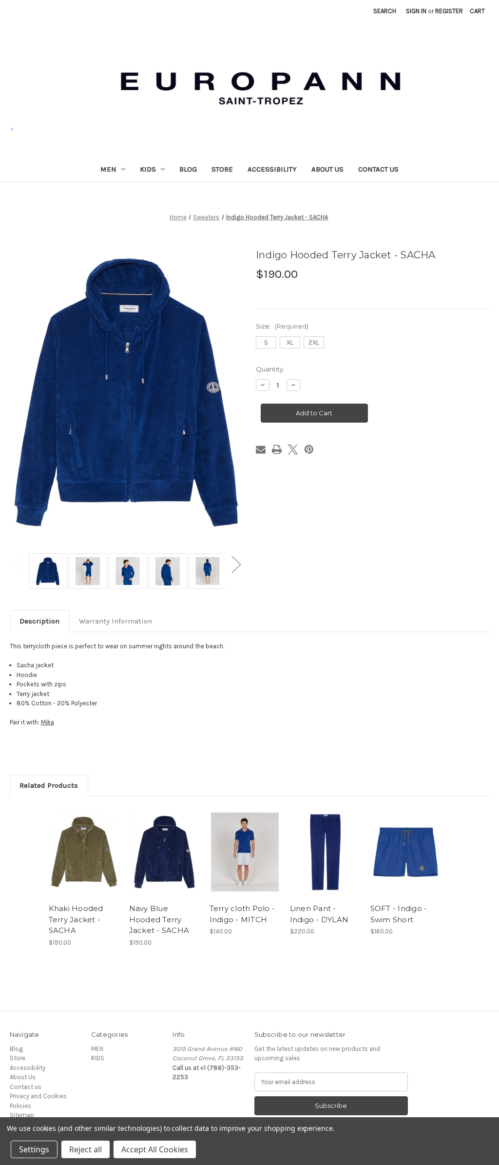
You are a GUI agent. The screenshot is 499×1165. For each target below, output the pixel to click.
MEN (108, 169)
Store (222, 169)
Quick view (75, 844)
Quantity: (270, 369)
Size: (282, 326)
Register (449, 11)
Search (384, 11)
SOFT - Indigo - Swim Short (398, 914)
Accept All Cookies (154, 1149)
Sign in (416, 11)
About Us (327, 169)
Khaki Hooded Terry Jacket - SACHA (76, 919)
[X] (293, 449)
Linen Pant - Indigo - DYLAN (319, 914)
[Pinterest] (309, 449)
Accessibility (272, 169)
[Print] (277, 449)
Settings (34, 1149)
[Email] (261, 449)
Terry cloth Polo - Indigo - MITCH (242, 914)
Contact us (378, 169)
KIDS (148, 169)
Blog (188, 169)
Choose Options (84, 860)
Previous (17, 564)
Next (236, 564)
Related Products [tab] (48, 785)
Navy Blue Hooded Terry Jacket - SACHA (159, 919)
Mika (47, 722)
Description (39, 621)
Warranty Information (115, 621)
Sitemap (22, 1115)
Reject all (85, 1149)
